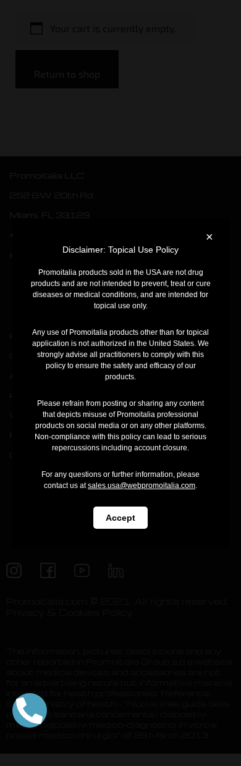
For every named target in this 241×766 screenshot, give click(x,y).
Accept (120, 518)
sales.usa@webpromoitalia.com (141, 485)
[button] (29, 710)
